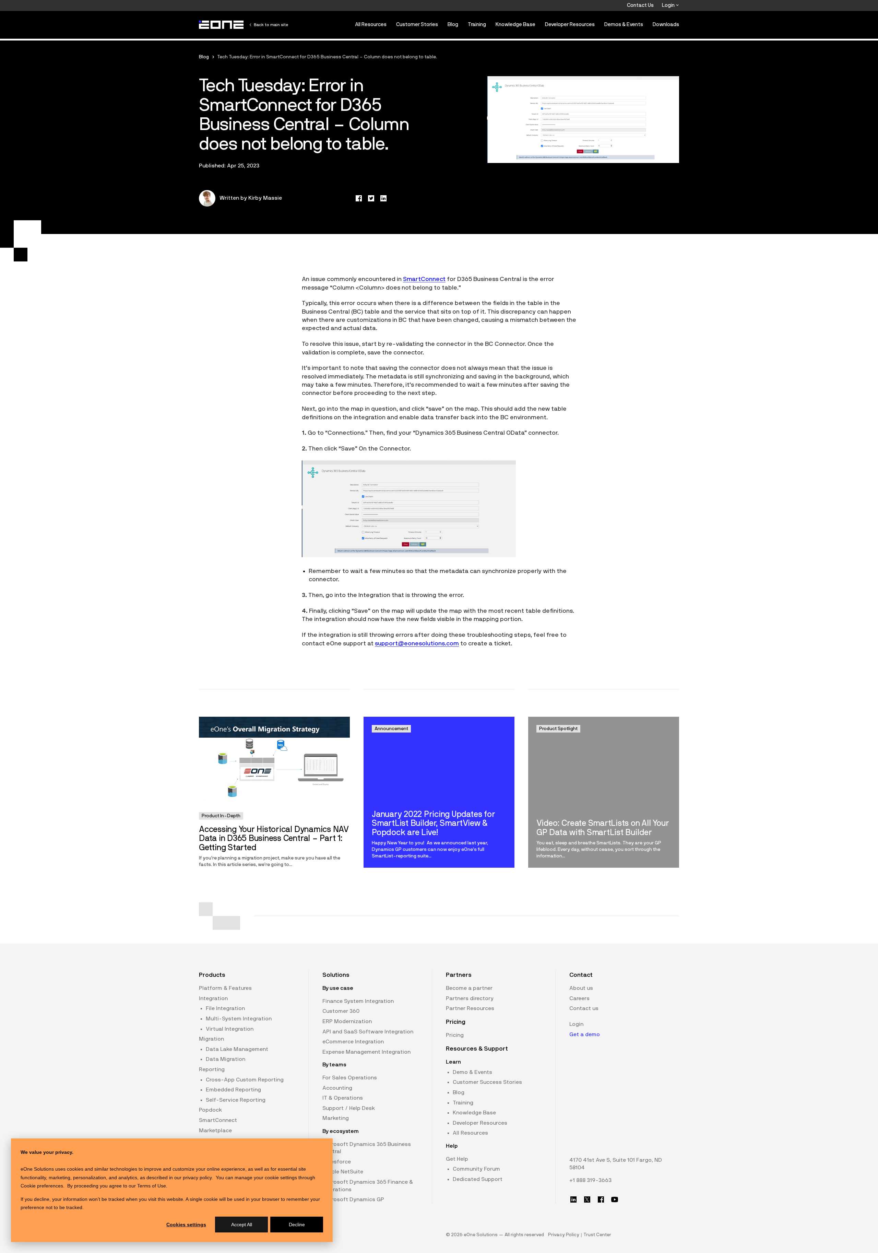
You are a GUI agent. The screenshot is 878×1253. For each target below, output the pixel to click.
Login (669, 5)
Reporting (212, 1069)
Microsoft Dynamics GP (353, 1199)
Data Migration (225, 1059)
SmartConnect (218, 1120)
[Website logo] (221, 25)
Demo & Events (472, 1072)
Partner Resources (470, 1008)
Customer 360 (340, 1011)
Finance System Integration (358, 1001)
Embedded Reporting (233, 1089)
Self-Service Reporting (235, 1100)
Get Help (457, 1159)
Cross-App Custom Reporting (245, 1079)
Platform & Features (225, 988)
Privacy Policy (563, 1234)
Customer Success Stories (487, 1082)
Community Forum (476, 1169)
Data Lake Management (237, 1049)
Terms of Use (151, 1185)
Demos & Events (623, 24)
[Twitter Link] (587, 1199)
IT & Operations (342, 1098)
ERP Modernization (347, 1021)
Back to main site (271, 25)
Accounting (337, 1088)
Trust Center (597, 1234)
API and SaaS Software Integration (367, 1031)
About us (581, 988)
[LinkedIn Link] (573, 1199)
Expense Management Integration (366, 1052)
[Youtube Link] (614, 1199)
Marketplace (215, 1130)
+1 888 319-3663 (590, 1180)
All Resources (371, 24)
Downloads (666, 24)
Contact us (583, 1008)
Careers (579, 998)
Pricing (455, 1035)
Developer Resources (570, 24)
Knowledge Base (515, 24)
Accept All (241, 1224)
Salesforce (336, 1161)
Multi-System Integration (239, 1018)
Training (477, 24)
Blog (453, 24)
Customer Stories (417, 24)
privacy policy (197, 1177)
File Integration (225, 1008)
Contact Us (640, 5)
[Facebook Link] (601, 1199)
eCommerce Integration (353, 1041)
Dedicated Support (477, 1179)
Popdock (210, 1110)
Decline (297, 1224)
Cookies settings (186, 1224)
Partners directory (470, 998)
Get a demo (584, 1034)
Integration (213, 998)
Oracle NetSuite (342, 1171)
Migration (211, 1039)
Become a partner (469, 988)
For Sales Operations (349, 1077)
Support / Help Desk (348, 1108)
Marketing (335, 1118)
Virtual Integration (229, 1029)
